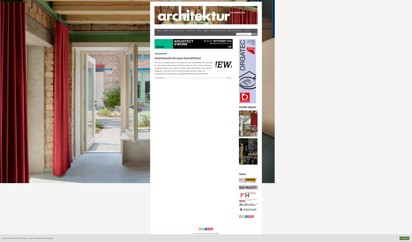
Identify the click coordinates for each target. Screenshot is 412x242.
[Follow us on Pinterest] (249, 216)
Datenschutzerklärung (234, 30)
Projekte (166, 30)
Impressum (247, 30)
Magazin (206, 30)
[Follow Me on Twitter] (243, 216)
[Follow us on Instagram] (252, 216)
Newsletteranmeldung (218, 30)
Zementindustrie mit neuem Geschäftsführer (177, 58)
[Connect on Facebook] (246, 216)
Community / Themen (177, 30)
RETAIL (199, 30)
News (159, 30)
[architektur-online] (206, 24)
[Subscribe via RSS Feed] (240, 216)
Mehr (228, 78)
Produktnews (190, 30)
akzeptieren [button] (404, 238)
